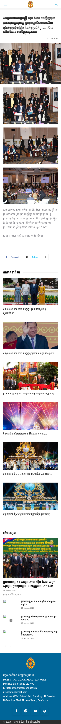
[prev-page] (5, 646)
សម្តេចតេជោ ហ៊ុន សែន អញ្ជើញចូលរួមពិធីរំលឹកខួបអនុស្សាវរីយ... (29, 353)
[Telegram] (26, 711)
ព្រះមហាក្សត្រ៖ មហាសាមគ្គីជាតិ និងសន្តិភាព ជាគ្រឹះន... (38, 602)
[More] (45, 257)
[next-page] (10, 646)
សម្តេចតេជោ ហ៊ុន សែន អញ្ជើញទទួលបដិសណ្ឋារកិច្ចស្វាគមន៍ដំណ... (24, 311)
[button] (5, 4)
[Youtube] (35, 711)
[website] (44, 711)
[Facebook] (16, 711)
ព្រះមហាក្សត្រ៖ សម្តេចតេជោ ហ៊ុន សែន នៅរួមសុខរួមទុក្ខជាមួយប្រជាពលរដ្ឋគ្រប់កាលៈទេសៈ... (29, 584)
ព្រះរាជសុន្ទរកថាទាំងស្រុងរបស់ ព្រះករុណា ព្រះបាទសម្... (39, 618)
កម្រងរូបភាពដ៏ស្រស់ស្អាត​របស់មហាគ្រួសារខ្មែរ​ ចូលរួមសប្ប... (27, 474)
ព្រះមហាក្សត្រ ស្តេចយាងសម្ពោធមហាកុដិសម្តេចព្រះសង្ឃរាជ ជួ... (29, 393)
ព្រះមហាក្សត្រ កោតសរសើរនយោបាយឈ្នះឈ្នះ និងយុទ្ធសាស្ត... (39, 633)
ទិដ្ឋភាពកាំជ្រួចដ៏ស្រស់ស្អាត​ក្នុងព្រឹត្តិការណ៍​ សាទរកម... (25, 434)
